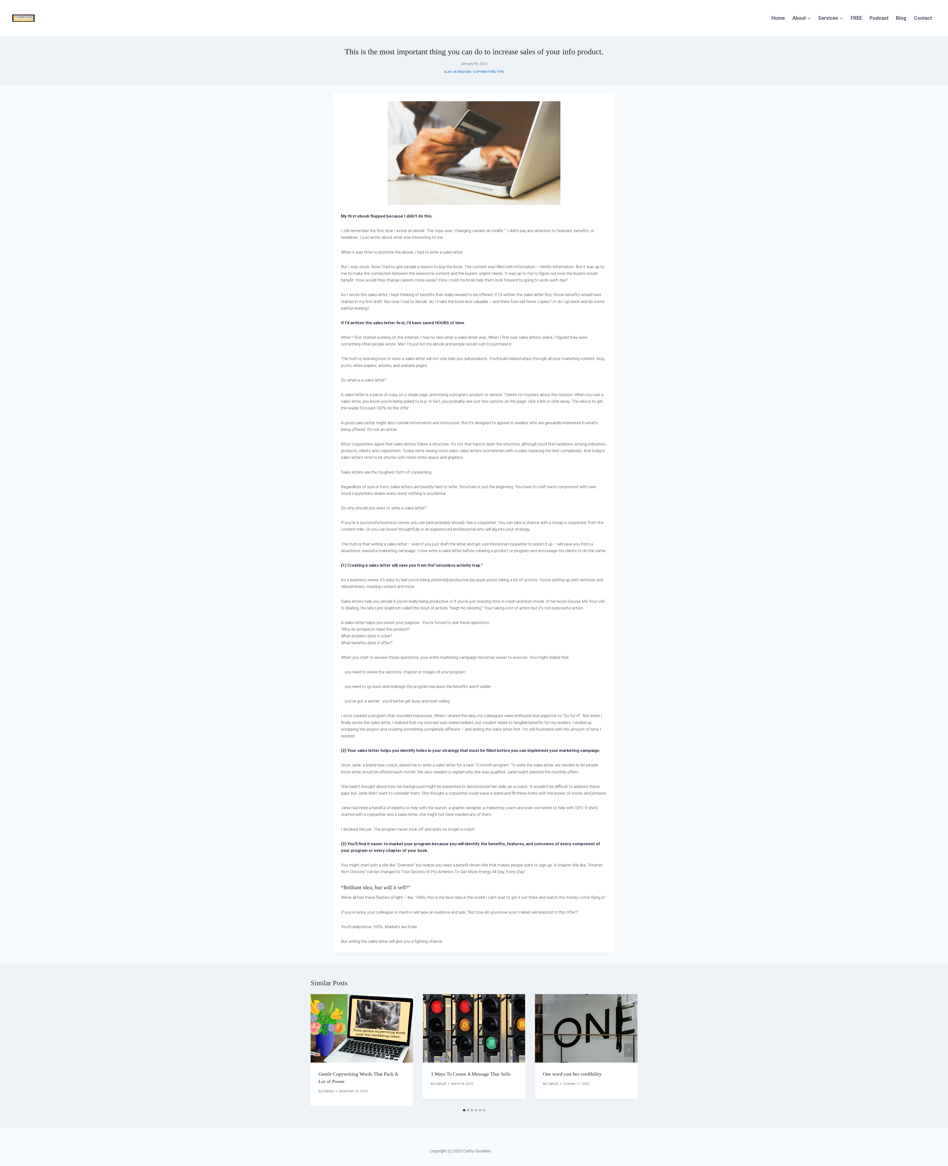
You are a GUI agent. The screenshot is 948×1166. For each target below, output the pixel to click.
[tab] (464, 1110)
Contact (923, 18)
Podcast (879, 18)
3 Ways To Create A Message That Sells (471, 1074)
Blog (901, 18)
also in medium (457, 72)
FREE (856, 18)
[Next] (628, 1050)
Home (778, 18)
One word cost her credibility (572, 1074)
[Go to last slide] (319, 1050)
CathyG (328, 1091)
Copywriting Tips (488, 72)
